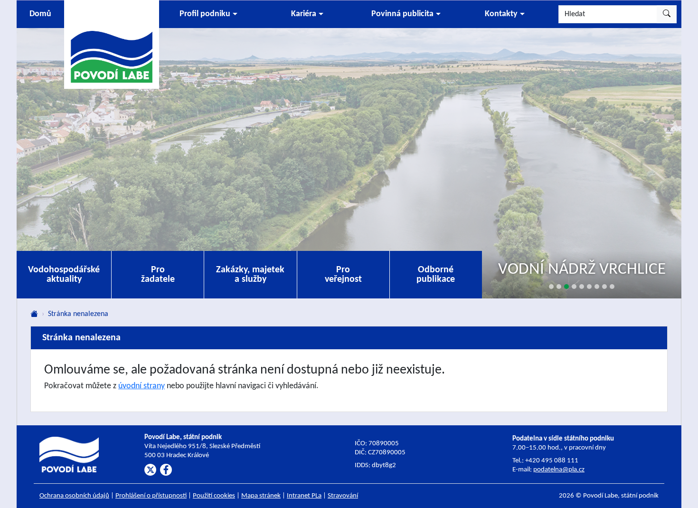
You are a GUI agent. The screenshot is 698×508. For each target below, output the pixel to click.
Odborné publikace (435, 274)
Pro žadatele (158, 274)
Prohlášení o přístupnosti (151, 495)
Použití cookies (214, 495)
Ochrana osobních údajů (74, 495)
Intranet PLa (304, 495)
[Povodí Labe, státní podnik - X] (150, 470)
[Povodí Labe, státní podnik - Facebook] (166, 470)
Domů (40, 14)
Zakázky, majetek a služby (250, 274)
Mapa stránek (261, 495)
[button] (208, 14)
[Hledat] (667, 14)
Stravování (343, 495)
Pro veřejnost (343, 274)
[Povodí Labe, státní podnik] (111, 44)
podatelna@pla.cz (559, 469)
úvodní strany (141, 386)
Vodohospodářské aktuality (64, 274)
